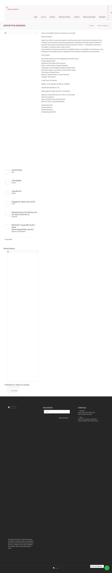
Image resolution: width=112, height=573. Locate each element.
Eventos (91, 25)
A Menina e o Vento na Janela (17, 385)
